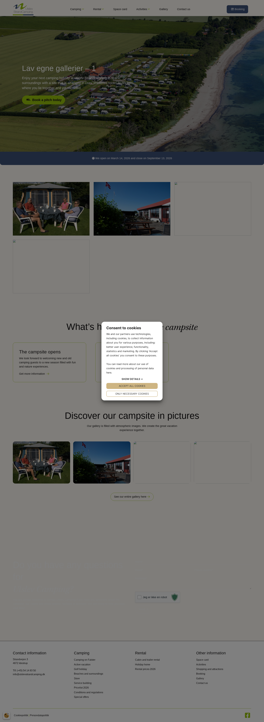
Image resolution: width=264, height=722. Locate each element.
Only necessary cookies (132, 393)
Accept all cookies (132, 385)
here (108, 372)
